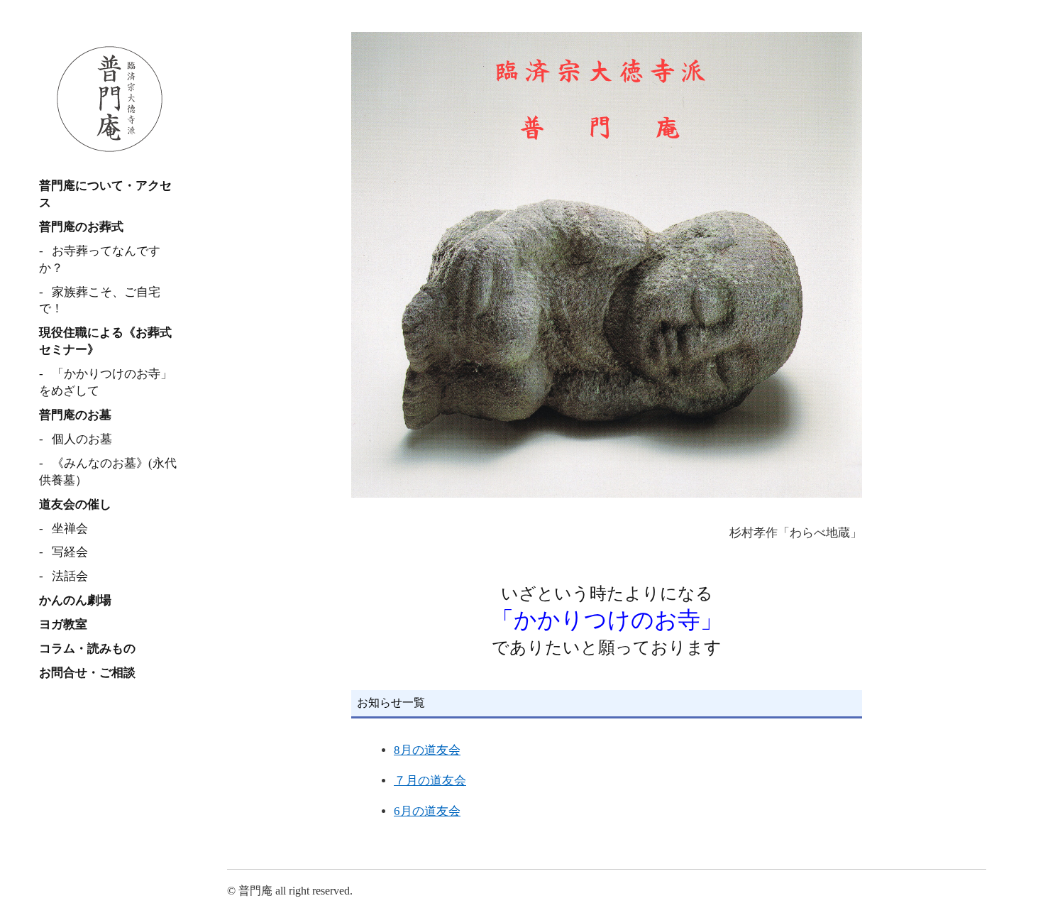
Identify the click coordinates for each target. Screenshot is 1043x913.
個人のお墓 (82, 439)
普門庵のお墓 (75, 415)
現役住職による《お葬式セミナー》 (105, 341)
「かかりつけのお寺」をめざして (105, 382)
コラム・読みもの (87, 648)
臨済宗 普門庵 (110, 99)
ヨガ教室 (63, 624)
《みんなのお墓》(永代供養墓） (108, 471)
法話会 (70, 576)
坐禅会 (70, 528)
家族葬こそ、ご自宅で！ (99, 300)
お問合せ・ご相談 (87, 672)
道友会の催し (75, 504)
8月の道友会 (427, 750)
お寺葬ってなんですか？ (99, 259)
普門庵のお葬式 (81, 227)
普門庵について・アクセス (105, 194)
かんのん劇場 (75, 600)
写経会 (70, 552)
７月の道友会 (430, 780)
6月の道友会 (427, 811)
